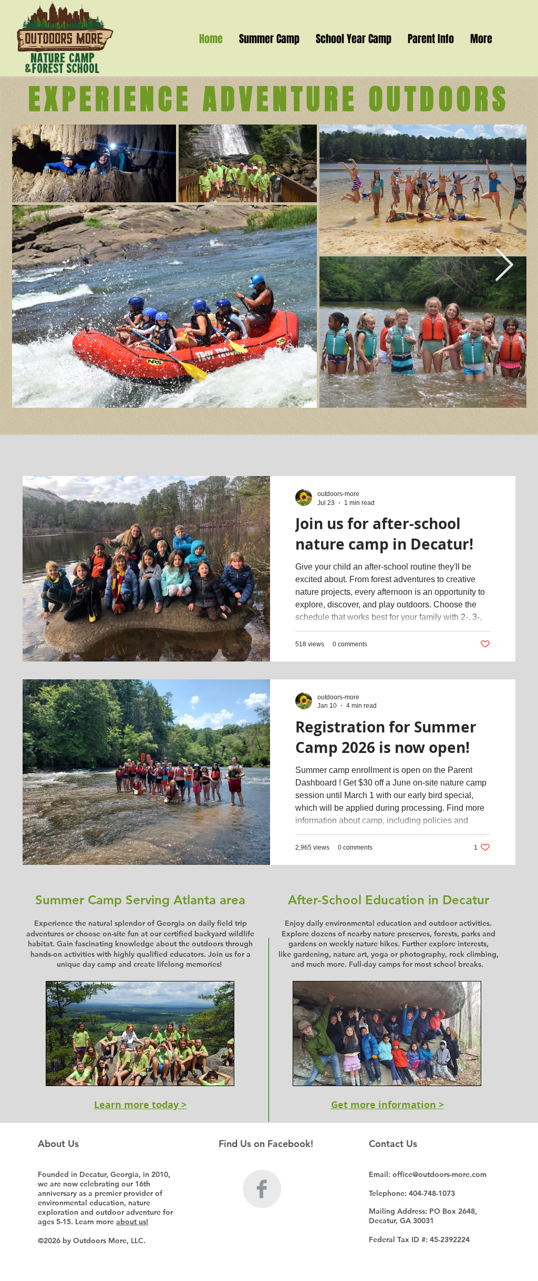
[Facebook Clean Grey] (262, 1189)
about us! (132, 1221)
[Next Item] (503, 266)
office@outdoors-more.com (439, 1174)
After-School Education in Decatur (388, 899)
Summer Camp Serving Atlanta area (140, 899)
